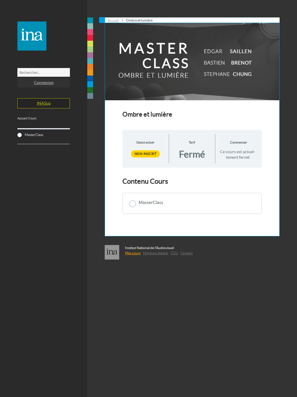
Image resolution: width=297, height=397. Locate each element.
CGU (174, 253)
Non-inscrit (146, 153)
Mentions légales (155, 253)
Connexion (44, 82)
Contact (186, 253)
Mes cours (133, 253)
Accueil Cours (27, 118)
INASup (44, 103)
